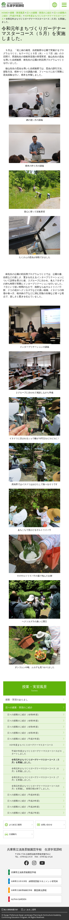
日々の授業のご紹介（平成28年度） (24, 806)
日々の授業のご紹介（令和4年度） (23, 726)
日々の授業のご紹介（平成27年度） (24, 812)
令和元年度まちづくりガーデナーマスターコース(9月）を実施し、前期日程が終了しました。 (35, 787)
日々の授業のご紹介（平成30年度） (24, 794)
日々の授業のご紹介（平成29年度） (24, 800)
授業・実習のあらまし (16, 699)
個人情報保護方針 (11, 909)
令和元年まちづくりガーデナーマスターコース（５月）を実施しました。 (36, 761)
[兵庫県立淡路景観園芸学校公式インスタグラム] (34, 863)
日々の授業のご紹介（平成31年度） (24, 738)
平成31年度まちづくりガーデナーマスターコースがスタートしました (37, 752)
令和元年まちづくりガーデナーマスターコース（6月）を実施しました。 (35, 770)
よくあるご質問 (29, 909)
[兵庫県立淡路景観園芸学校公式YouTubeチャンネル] (42, 863)
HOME (5, 12)
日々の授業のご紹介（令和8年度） (23, 714)
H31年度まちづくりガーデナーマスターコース (31, 744)
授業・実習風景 (17, 12)
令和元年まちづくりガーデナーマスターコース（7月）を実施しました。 (35, 778)
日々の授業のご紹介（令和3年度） (23, 732)
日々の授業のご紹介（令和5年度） (23, 720)
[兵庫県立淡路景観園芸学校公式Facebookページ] (26, 863)
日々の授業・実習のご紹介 (39, 12)
